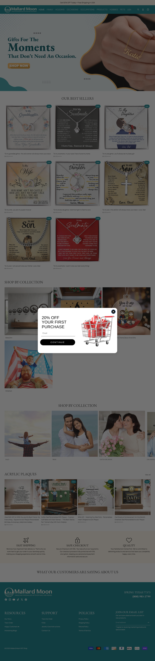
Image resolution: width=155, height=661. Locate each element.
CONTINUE (57, 342)
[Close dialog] (113, 312)
